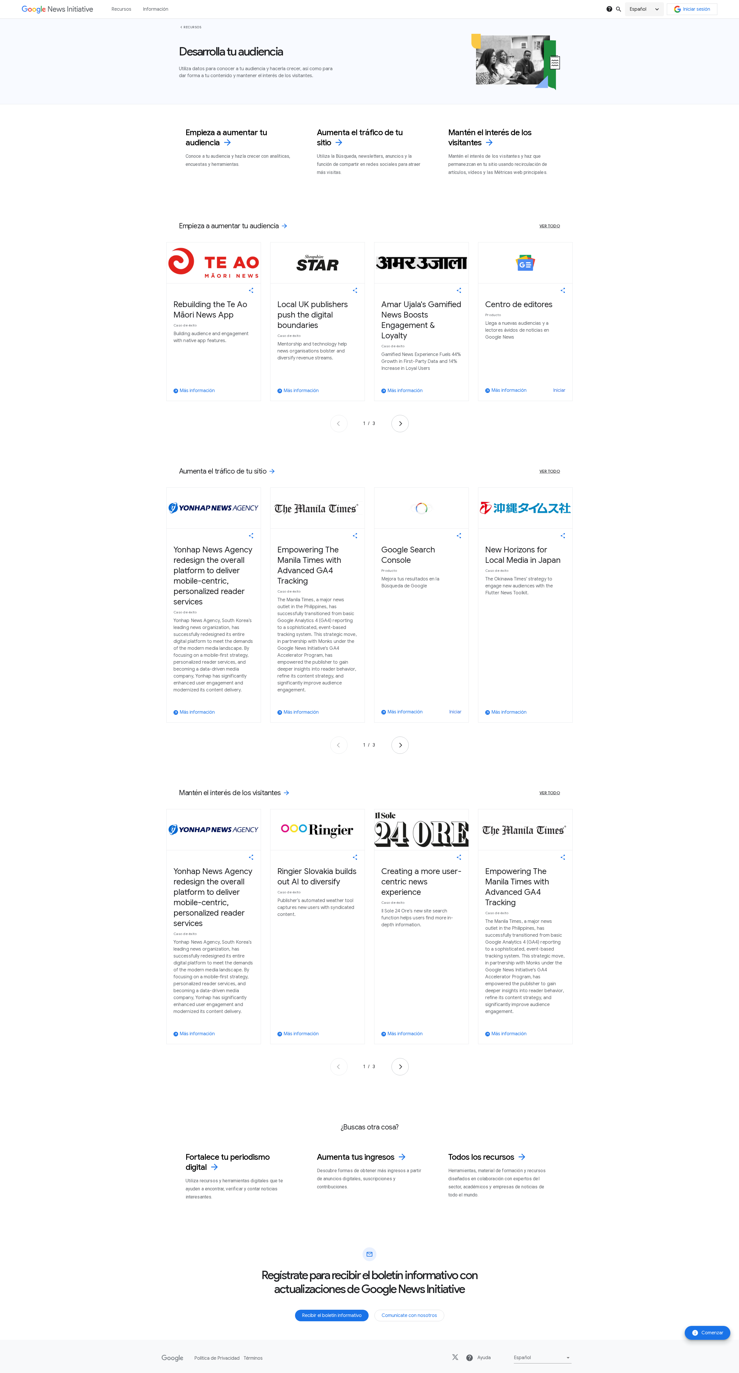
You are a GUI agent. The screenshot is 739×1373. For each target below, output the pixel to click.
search (618, 9)
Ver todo (550, 226)
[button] (644, 9)
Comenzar (707, 1332)
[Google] (172, 1358)
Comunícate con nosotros (409, 1315)
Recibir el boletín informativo (332, 1315)
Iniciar (559, 390)
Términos (253, 1358)
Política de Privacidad (217, 1358)
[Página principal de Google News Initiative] (57, 9)
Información (155, 9)
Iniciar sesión (696, 9)
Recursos (192, 27)
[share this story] (251, 290)
